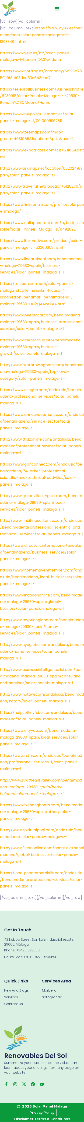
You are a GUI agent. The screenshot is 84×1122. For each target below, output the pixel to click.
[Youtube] (42, 1084)
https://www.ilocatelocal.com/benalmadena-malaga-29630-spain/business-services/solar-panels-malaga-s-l (41, 265)
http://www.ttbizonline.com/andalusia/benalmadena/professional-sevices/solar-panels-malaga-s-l (41, 446)
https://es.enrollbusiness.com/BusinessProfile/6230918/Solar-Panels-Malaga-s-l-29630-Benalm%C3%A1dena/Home (42, 96)
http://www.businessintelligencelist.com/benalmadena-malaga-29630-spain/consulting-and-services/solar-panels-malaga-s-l (41, 676)
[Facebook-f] (6, 1084)
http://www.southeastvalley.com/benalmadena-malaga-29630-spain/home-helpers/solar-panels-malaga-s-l (41, 787)
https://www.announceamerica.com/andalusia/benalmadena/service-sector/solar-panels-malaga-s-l (42, 421)
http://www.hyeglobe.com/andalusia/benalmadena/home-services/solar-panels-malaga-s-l (42, 651)
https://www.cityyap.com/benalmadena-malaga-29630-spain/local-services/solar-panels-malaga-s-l (40, 737)
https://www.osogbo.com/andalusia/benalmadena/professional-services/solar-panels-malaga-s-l (41, 396)
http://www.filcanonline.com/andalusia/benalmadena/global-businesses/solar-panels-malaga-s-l (42, 854)
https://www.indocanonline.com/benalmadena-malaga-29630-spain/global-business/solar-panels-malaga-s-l (41, 602)
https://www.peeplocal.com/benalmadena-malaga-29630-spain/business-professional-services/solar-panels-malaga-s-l (41, 321)
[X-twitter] (24, 1084)
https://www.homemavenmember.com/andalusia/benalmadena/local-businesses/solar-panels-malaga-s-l (42, 577)
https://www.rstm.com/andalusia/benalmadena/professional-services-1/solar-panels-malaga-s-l (41, 762)
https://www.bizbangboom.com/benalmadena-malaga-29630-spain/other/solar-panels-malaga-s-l (41, 811)
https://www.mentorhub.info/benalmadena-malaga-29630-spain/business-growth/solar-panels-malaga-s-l (41, 346)
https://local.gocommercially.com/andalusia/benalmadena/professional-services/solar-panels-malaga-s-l (41, 879)
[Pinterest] (33, 1084)
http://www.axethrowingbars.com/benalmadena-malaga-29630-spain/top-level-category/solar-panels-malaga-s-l (42, 371)
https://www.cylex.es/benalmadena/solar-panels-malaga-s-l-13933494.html (41, 34)
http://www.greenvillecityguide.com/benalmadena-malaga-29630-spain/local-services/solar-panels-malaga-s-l (41, 502)
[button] (57, 8)
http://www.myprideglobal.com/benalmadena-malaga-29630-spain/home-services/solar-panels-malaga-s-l (42, 626)
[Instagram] (15, 1084)
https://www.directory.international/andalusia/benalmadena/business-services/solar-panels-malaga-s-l (41, 552)
